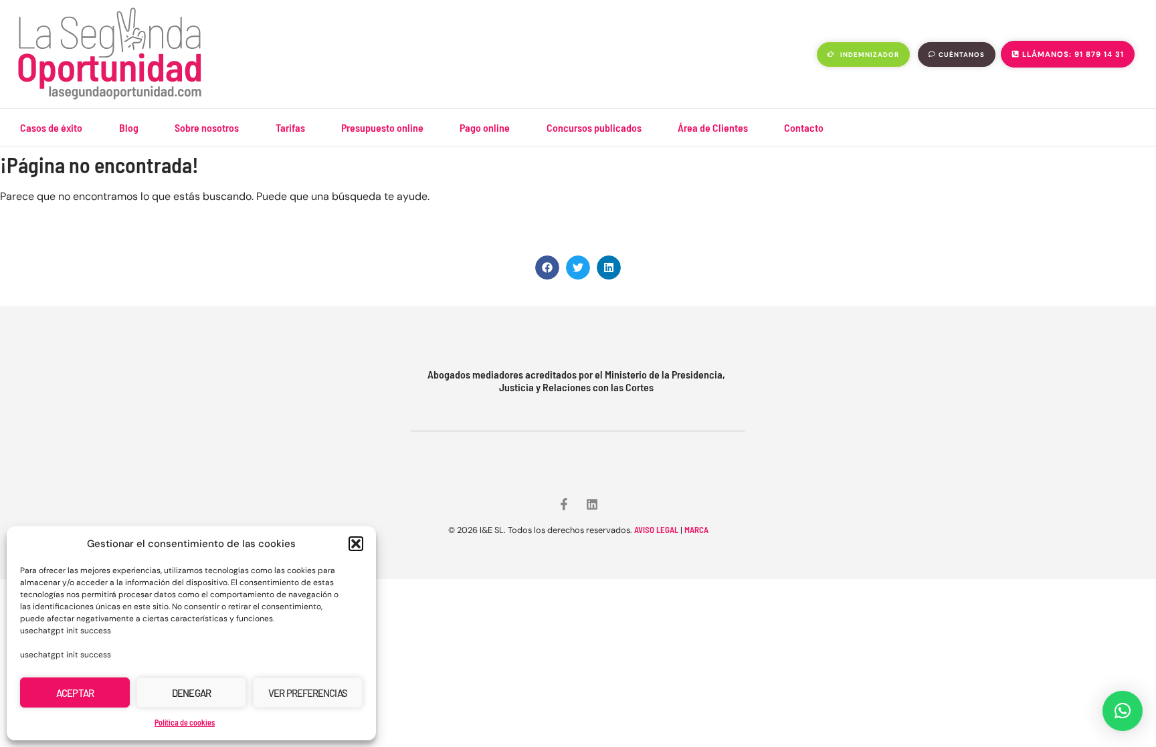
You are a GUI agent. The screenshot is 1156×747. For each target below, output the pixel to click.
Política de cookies (185, 722)
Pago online (485, 127)
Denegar (191, 693)
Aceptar (75, 693)
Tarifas (290, 127)
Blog (128, 127)
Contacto (804, 127)
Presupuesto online (382, 127)
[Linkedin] (592, 504)
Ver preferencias (307, 693)
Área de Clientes (713, 127)
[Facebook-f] (564, 504)
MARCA (696, 529)
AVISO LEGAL (656, 529)
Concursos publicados (594, 127)
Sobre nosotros (207, 127)
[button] (356, 543)
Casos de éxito (51, 127)
